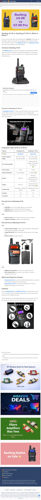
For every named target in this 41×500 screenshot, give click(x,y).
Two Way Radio (19, 489)
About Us (34, 489)
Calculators (6, 471)
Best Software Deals (8, 473)
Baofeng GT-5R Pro (34, 42)
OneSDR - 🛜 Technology (9, 1)
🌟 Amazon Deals (6, 475)
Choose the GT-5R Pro (10, 283)
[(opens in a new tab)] (20, 132)
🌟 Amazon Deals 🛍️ (27, 489)
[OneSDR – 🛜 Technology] (1, 1)
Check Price (20, 154)
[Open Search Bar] (31, 1)
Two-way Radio (6, 352)
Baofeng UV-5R (7, 50)
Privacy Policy (12, 489)
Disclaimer (7, 489)
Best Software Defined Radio (10, 469)
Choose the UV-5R (9, 280)
